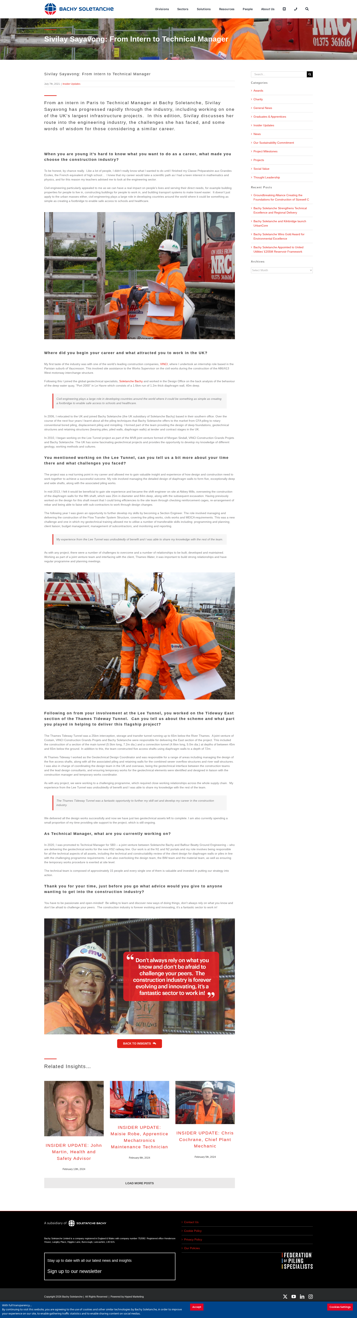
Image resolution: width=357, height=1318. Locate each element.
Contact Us (191, 1222)
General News (262, 108)
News (257, 134)
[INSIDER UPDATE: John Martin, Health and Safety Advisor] (74, 1108)
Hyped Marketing (134, 1296)
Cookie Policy (193, 1230)
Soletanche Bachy (131, 381)
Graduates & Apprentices (269, 116)
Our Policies (192, 1248)
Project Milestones (265, 151)
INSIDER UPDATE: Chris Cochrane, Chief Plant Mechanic (205, 1139)
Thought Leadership (266, 177)
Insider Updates (71, 83)
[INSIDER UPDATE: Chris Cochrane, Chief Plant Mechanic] (205, 1102)
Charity (258, 99)
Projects (258, 160)
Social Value (261, 168)
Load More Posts (139, 1183)
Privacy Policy (193, 1239)
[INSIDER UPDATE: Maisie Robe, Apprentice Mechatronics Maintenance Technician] (139, 1099)
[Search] (307, 9)
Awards (258, 90)
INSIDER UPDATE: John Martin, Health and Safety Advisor (74, 1152)
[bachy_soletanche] (79, 4)
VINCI (164, 364)
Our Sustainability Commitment (273, 142)
